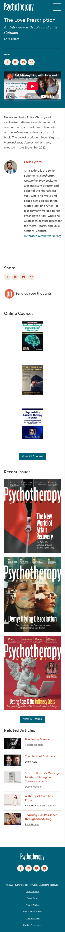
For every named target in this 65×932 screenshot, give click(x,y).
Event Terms (32, 899)
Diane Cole (31, 762)
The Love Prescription (30, 20)
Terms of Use (32, 892)
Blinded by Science (37, 739)
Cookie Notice (33, 919)
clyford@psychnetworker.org (43, 236)
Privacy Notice (33, 905)
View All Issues (32, 719)
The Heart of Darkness (40, 756)
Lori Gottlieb (49, 806)
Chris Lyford (12, 39)
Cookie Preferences (32, 925)
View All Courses (32, 456)
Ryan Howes (32, 806)
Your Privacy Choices (32, 912)
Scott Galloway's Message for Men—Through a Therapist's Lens (42, 777)
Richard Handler (34, 745)
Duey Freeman (33, 787)
